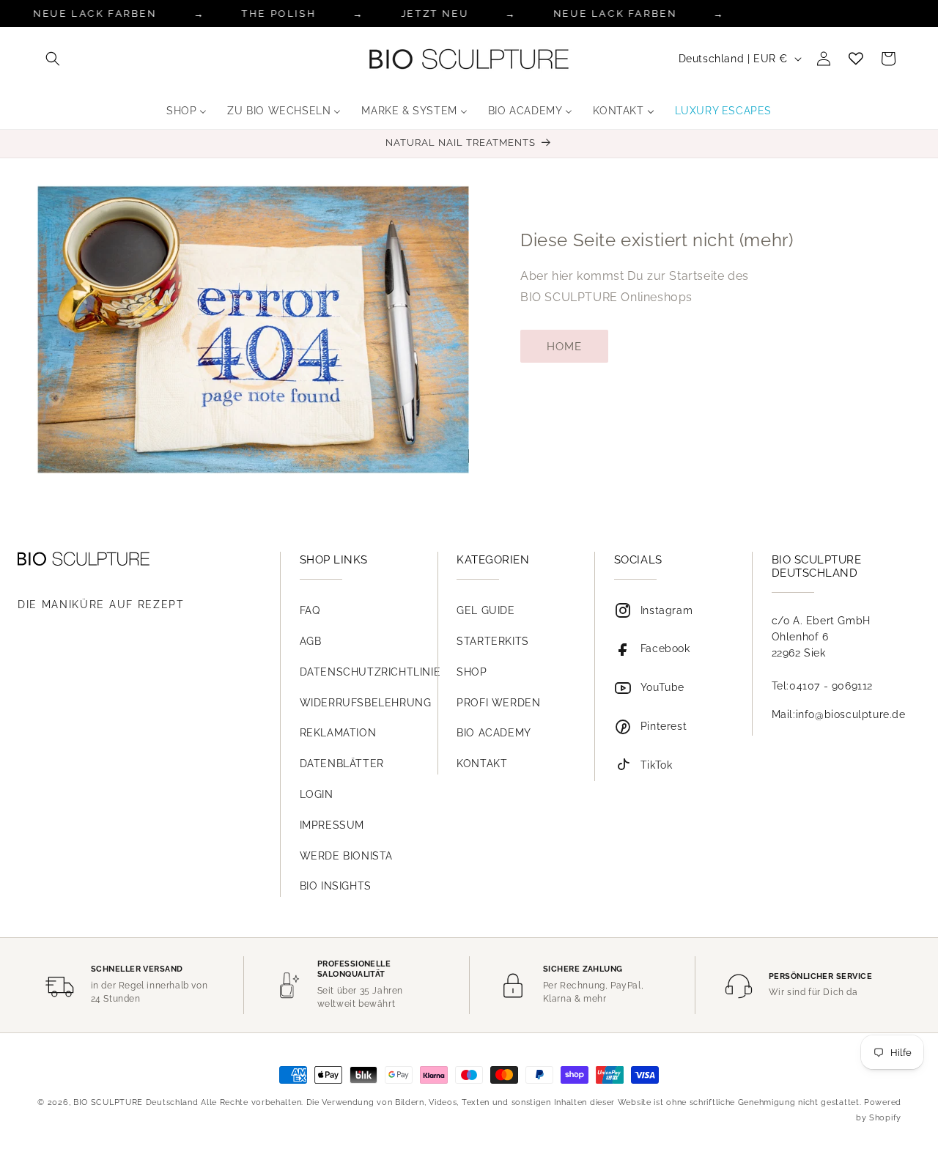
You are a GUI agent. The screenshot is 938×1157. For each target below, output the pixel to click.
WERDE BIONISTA (346, 856)
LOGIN (316, 794)
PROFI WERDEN (498, 703)
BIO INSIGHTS (336, 886)
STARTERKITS (493, 641)
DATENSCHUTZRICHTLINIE (370, 672)
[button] (53, 58)
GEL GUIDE (485, 610)
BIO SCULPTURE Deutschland (136, 1102)
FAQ (310, 610)
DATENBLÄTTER (342, 763)
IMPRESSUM (332, 825)
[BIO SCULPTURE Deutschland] (135, 559)
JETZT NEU (434, 13)
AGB (311, 641)
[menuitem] (186, 110)
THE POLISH (279, 13)
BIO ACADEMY (494, 733)
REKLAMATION (338, 733)
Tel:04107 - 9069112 (822, 686)
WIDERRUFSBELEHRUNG (366, 703)
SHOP (472, 672)
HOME (564, 346)
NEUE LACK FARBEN (615, 13)
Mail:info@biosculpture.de (839, 714)
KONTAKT (482, 763)
